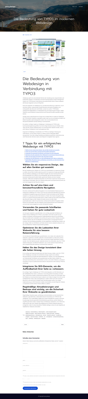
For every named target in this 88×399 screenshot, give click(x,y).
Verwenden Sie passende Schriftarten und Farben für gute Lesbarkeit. (42, 153)
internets (44, 315)
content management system (51, 311)
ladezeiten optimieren (51, 315)
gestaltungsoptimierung (30, 315)
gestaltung (57, 313)
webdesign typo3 (37, 318)
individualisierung (38, 315)
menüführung (58, 315)
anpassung (28, 311)
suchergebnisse (49, 316)
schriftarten (41, 316)
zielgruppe (43, 318)
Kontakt (81, 6)
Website (24, 370)
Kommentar (25, 343)
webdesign (31, 318)
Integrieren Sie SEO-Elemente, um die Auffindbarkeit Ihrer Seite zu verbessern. (44, 158)
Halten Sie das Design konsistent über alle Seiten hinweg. (39, 156)
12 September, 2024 (28, 34)
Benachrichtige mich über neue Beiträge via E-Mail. (35, 384)
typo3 (24, 71)
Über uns (74, 6)
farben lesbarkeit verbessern (40, 313)
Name (24, 360)
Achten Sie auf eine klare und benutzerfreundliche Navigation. (40, 151)
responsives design (34, 316)
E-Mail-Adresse (26, 365)
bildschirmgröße (42, 311)
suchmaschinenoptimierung (58, 316)
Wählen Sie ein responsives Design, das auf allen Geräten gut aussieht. (42, 150)
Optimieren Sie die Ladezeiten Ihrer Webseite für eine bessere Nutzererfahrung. (44, 155)
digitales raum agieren (30, 313)
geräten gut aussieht (50, 313)
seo (44, 316)
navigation (28, 316)
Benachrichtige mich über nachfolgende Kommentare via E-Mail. (37, 382)
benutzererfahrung (34, 311)
